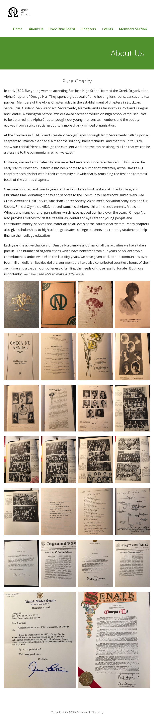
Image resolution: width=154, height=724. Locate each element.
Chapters (88, 29)
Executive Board (62, 29)
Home (17, 29)
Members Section (133, 29)
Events (107, 29)
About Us (36, 29)
